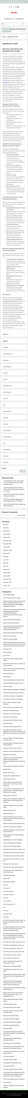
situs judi (5, 885)
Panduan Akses (7, 769)
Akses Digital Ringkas (9, 594)
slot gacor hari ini (7, 354)
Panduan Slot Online (8, 813)
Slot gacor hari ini (7, 385)
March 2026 (6, 531)
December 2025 (7, 540)
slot (4, 405)
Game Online (6, 655)
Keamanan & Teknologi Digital (11, 710)
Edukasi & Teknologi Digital (10, 639)
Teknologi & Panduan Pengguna (11, 1019)
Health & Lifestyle (7, 686)
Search (4, 468)
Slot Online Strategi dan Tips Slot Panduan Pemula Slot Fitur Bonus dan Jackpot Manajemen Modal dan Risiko (14, 928)
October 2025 (6, 547)
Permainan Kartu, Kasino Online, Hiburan (13, 856)
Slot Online (6, 917)
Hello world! (22, 515)
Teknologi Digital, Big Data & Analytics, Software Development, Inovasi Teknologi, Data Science (14, 1033)
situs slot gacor (7, 366)
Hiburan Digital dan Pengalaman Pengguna (14, 689)
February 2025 (6, 572)
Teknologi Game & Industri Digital (12, 1043)
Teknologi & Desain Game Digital (11, 1007)
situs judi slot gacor (8, 891)
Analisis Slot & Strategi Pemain (11, 623)
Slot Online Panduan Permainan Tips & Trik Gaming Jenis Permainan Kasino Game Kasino (14, 922)
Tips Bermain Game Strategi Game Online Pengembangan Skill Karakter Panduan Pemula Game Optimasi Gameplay (14, 1074)
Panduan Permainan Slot (9, 810)
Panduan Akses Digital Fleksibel (11, 775)
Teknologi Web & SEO (8, 1066)
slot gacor (5, 82)
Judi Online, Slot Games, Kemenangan (13, 699)
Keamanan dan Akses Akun (10, 717)
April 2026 (5, 528)
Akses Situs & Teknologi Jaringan (12, 598)
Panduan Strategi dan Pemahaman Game (13, 823)
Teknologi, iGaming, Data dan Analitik (13, 1069)
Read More (5, 334)
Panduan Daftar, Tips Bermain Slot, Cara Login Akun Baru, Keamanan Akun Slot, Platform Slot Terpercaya (13, 790)
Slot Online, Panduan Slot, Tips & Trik (12, 948)
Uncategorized (7, 1082)
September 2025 (7, 550)
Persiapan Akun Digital (9, 875)
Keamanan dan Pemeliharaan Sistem (12, 720)
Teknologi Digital (7, 1028)
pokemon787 (6, 878)
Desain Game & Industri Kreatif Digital (13, 633)
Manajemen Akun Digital (9, 754)
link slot (5, 373)
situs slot (5, 398)
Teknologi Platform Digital (10, 1059)
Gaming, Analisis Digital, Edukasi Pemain (13, 680)
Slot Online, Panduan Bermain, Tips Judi (13, 945)
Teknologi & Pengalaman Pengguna (12, 1022)
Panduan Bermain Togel (9, 779)
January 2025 (6, 576)
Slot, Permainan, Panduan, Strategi (12, 955)
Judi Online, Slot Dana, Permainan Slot (13, 696)
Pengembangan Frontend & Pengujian (12, 840)
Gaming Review (7, 676)
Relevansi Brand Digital (9, 881)
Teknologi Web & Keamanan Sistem (12, 1063)
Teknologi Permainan (8, 1056)
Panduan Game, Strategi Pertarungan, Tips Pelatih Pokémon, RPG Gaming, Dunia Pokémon (14, 800)
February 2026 (6, 534)
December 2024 (7, 579)
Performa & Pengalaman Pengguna (12, 843)
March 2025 (6, 569)
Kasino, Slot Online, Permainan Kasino (13, 707)
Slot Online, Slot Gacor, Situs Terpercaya (13, 951)
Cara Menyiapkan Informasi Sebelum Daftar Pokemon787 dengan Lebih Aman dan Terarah (14, 489)
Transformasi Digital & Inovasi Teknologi (13, 1079)
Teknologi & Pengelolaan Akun (11, 1025)
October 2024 (6, 585)
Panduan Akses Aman (9, 772)
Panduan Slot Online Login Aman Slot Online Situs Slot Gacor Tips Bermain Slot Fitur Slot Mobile (14, 818)
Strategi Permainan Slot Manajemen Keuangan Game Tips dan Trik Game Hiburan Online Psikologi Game (12, 982)
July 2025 (5, 556)
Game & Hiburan (7, 652)
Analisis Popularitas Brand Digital (12, 619)
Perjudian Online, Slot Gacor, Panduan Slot (14, 849)
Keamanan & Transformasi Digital (12, 713)
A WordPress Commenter (10, 515)
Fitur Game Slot (7, 649)
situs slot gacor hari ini (9, 904)
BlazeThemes (17, 1095)
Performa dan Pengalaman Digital (12, 846)
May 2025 (5, 563)
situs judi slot (6, 888)
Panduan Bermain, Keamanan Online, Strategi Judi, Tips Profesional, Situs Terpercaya (12, 784)
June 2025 (5, 560)
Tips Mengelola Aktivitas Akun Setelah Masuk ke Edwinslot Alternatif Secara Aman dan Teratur (14, 482)
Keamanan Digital (7, 723)
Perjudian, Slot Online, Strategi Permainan (14, 852)
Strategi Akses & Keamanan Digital (12, 966)
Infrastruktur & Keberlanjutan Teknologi (13, 692)
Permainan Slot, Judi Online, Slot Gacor (13, 867)
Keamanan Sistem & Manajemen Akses (13, 751)
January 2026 (6, 537)
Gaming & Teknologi (8, 673)
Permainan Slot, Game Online (10, 864)
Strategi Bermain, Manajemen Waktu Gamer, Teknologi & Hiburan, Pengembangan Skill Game (14, 976)
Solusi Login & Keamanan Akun (11, 958)
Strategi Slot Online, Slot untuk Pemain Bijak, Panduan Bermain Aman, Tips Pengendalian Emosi (13, 994)
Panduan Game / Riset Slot (10, 795)
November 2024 (7, 582)
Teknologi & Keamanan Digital (11, 1015)
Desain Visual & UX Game (9, 636)
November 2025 (7, 544)
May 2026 (5, 524)
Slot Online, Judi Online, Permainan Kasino (14, 942)
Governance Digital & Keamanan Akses (13, 683)
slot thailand (6, 449)
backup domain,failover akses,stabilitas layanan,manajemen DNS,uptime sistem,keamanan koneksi (13, 627)
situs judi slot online (8, 894)
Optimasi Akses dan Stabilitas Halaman (13, 766)
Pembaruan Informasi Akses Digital (12, 826)
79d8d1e (6, 54)
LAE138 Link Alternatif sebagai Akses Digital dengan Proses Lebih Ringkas (12, 1)
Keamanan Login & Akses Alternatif (12, 748)
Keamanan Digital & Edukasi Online (12, 726)
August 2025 (6, 553)
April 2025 (5, 566)
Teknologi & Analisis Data (10, 1004)
